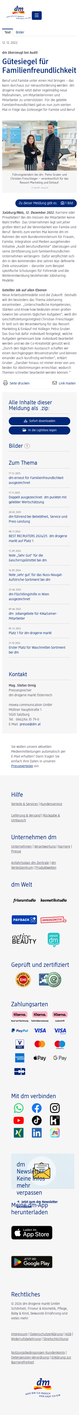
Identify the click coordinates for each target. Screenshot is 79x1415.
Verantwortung (45, 847)
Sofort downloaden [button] (41, 421)
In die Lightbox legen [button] (42, 430)
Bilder (16, 446)
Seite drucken (20, 383)
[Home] (19, 12)
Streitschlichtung (55, 1339)
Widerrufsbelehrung (26, 1339)
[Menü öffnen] (37, 15)
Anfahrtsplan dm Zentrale (30, 863)
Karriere (64, 847)
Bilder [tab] (20, 32)
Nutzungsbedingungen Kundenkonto (38, 1353)
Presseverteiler (22, 766)
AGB (68, 1334)
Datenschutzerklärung (46, 1334)
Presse (16, 851)
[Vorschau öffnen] (39, 146)
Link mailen (67, 383)
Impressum (19, 1334)
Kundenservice (51, 804)
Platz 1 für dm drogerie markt (30, 633)
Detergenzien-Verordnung (30, 1357)
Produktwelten (45, 868)
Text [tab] (8, 32)
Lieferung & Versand (26, 815)
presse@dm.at (30, 724)
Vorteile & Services (24, 804)
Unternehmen (21, 847)
